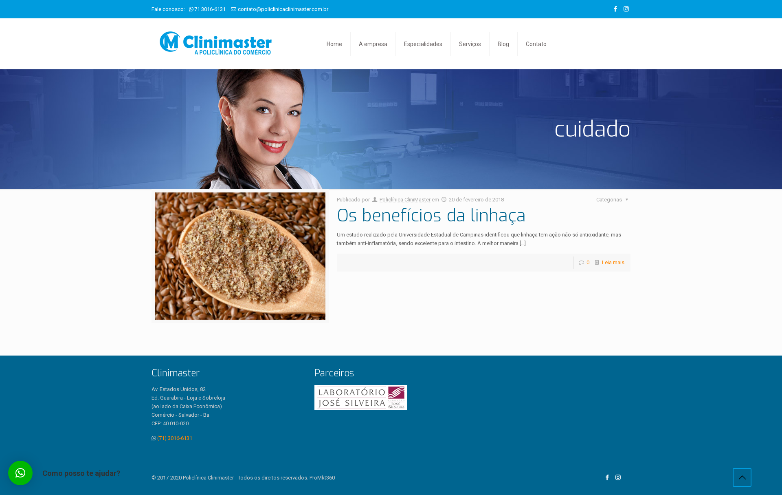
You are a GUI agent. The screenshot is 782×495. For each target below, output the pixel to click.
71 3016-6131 (210, 9)
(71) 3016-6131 (174, 438)
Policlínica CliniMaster (405, 200)
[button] (20, 473)
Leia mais (613, 262)
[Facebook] (615, 9)
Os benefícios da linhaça (431, 215)
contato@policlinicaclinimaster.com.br (283, 9)
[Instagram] (626, 9)
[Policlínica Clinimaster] (216, 43)
